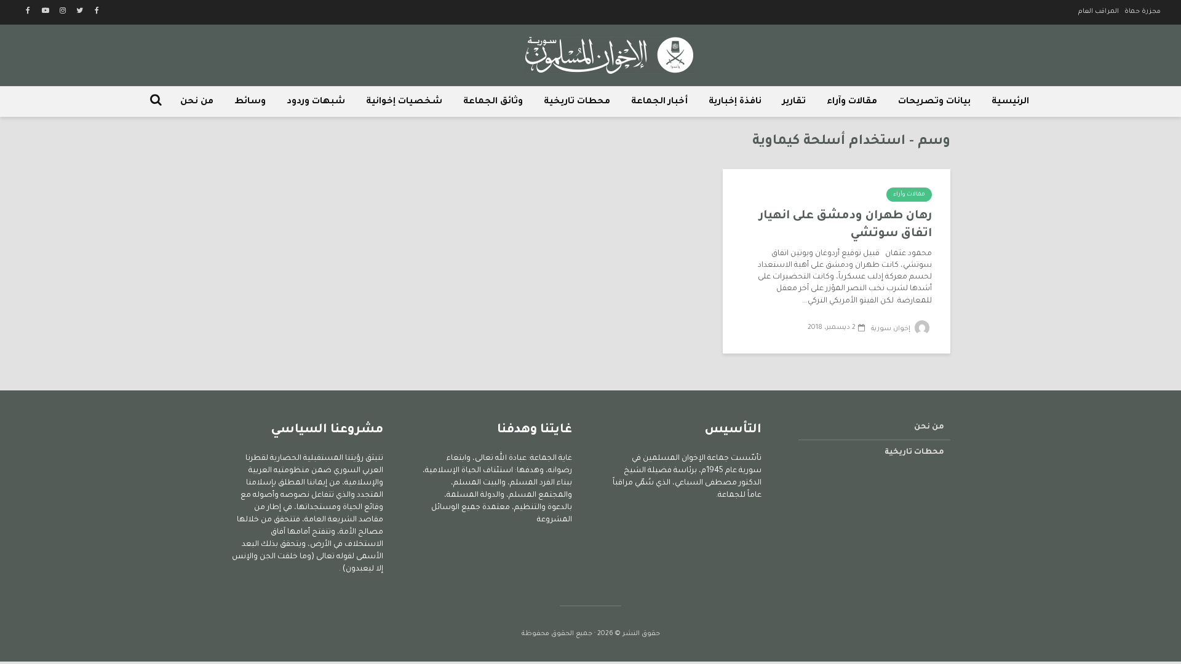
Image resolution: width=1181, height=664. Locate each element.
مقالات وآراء (852, 102)
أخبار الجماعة (659, 102)
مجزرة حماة (1142, 11)
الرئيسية (1010, 102)
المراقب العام (1098, 11)
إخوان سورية (891, 329)
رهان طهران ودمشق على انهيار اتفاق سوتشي (845, 225)
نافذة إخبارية (735, 102)
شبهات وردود (316, 102)
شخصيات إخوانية (404, 102)
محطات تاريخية (577, 102)
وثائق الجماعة (493, 102)
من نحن (196, 102)
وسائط (250, 102)
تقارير (794, 102)
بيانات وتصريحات (934, 102)
